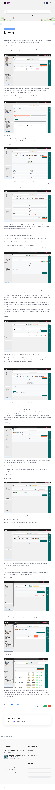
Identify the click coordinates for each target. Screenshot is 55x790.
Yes (45, 706)
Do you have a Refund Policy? (10, 769)
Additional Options (32, 755)
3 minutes (6, 752)
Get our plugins (38, 2)
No (49, 706)
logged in (14, 721)
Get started (30, 750)
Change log (30, 758)
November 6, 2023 (12, 752)
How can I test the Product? (10, 774)
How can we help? (15, 704)
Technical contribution (33, 767)
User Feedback (33, 771)
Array (31, 15)
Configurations (31, 752)
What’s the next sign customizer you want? (37, 775)
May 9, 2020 (16, 758)
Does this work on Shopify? (10, 772)
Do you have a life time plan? (10, 767)
